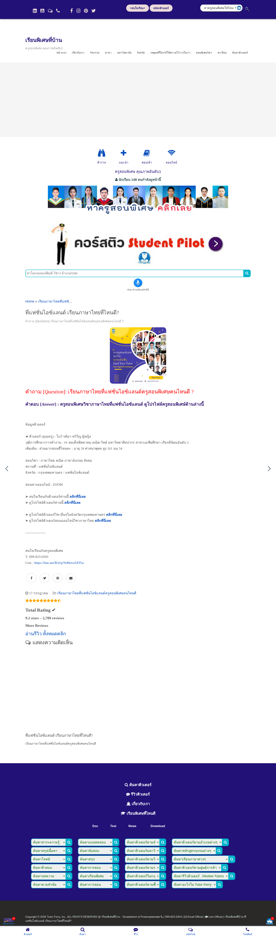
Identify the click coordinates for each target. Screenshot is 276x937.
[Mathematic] (123, 153)
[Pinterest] (86, 10)
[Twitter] (93, 10)
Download (158, 826)
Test (113, 826)
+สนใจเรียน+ (137, 8)
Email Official (195, 916)
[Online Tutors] (171, 153)
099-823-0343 (173, 916)
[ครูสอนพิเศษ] (138, 216)
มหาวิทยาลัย (124, 52)
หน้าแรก (61, 52)
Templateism (129, 916)
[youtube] (42, 10)
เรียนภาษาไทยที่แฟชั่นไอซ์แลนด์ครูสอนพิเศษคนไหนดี (96, 593)
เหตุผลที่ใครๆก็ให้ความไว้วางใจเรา (170, 52)
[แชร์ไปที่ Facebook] (31, 578)
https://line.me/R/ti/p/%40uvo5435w (59, 563)
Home (29, 301)
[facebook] (71, 10)
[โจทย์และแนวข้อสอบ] (269, 922)
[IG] (78, 10)
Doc (95, 826)
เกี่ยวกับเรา (78, 52)
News (132, 826)
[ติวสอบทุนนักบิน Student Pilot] (138, 265)
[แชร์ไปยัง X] (44, 578)
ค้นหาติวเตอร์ (240, 52)
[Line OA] (50, 10)
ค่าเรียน (222, 52)
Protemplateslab (150, 916)
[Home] (35, 10)
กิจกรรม (94, 52)
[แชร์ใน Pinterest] (58, 578)
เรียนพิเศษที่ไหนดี (140, 813)
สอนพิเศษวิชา (204, 52)
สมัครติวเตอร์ (161, 8)
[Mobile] (58, 10)
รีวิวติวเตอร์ (140, 794)
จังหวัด (141, 52)
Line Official (215, 916)
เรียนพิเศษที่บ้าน (43, 40)
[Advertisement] (138, 99)
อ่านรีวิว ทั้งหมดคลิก (45, 633)
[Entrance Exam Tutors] (146, 153)
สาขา (108, 52)
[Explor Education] (101, 153)
